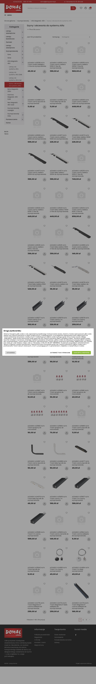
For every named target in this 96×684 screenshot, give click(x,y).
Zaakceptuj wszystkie (81, 353)
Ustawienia (11, 353)
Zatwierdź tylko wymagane (60, 353)
